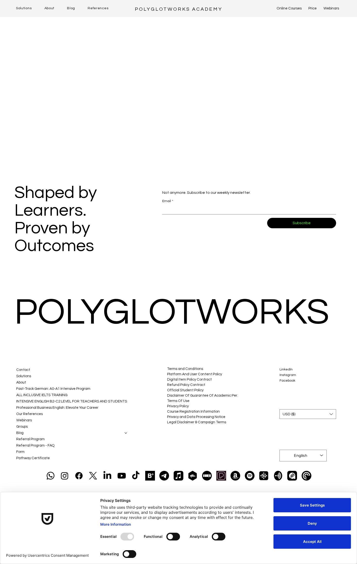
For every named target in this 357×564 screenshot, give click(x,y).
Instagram (288, 375)
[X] (93, 476)
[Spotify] (250, 476)
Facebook (287, 380)
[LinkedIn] (107, 476)
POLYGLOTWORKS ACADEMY (178, 9)
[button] (308, 414)
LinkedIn (286, 369)
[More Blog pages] (126, 433)
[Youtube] (122, 476)
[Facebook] (79, 476)
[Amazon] (235, 476)
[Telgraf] (164, 476)
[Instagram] (64, 476)
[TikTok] (136, 476)
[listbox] (308, 414)
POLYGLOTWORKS (171, 312)
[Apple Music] (178, 476)
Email (167, 201)
